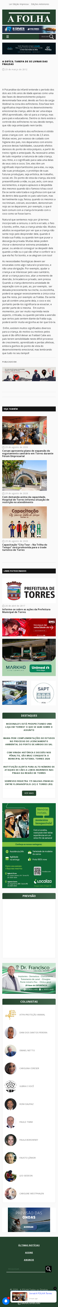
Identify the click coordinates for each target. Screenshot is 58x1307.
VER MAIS (29, 793)
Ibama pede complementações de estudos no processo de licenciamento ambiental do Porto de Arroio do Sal (29, 741)
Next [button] (50, 627)
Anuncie (29, 1259)
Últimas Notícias (29, 1245)
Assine (29, 1252)
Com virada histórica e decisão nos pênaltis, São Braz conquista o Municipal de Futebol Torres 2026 (29, 755)
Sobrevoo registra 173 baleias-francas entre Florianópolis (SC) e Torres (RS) (29, 783)
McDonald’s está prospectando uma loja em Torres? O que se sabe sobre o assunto (28, 726)
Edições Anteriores (40, 4)
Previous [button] (10, 627)
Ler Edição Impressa (19, 4)
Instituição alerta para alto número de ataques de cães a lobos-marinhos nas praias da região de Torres (29, 769)
